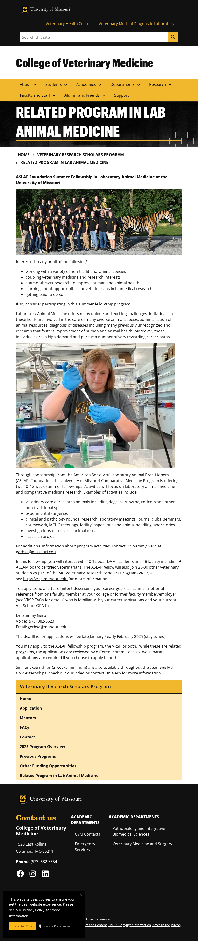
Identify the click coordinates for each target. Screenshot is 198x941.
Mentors (28, 717)
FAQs (25, 727)
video (80, 673)
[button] (54, 926)
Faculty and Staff (38, 95)
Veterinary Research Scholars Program (80, 154)
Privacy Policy (33, 910)
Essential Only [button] (22, 926)
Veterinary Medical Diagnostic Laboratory (136, 23)
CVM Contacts (87, 834)
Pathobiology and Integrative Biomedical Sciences (139, 831)
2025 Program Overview (42, 746)
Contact (27, 737)
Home (24, 154)
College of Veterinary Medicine (84, 63)
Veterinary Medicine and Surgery (142, 843)
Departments (125, 85)
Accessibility (161, 925)
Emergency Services (85, 846)
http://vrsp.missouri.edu (45, 578)
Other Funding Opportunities (48, 766)
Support (121, 95)
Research (161, 85)
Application (31, 708)
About (29, 85)
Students (57, 85)
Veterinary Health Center (68, 23)
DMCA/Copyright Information (129, 925)
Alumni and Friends (85, 95)
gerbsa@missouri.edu (36, 551)
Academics (89, 85)
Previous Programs (38, 756)
